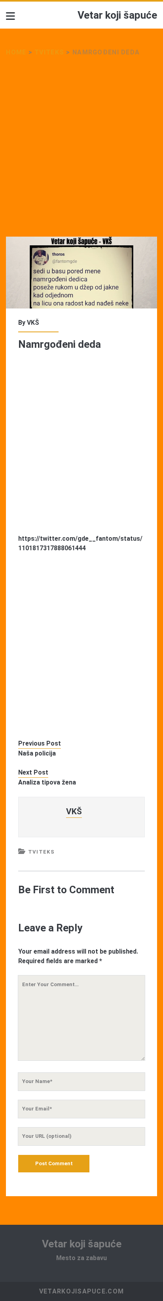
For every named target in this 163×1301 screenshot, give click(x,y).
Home (16, 52)
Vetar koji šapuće (117, 15)
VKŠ (33, 322)
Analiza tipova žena (47, 782)
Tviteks (49, 52)
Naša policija (37, 753)
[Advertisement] (81, 151)
